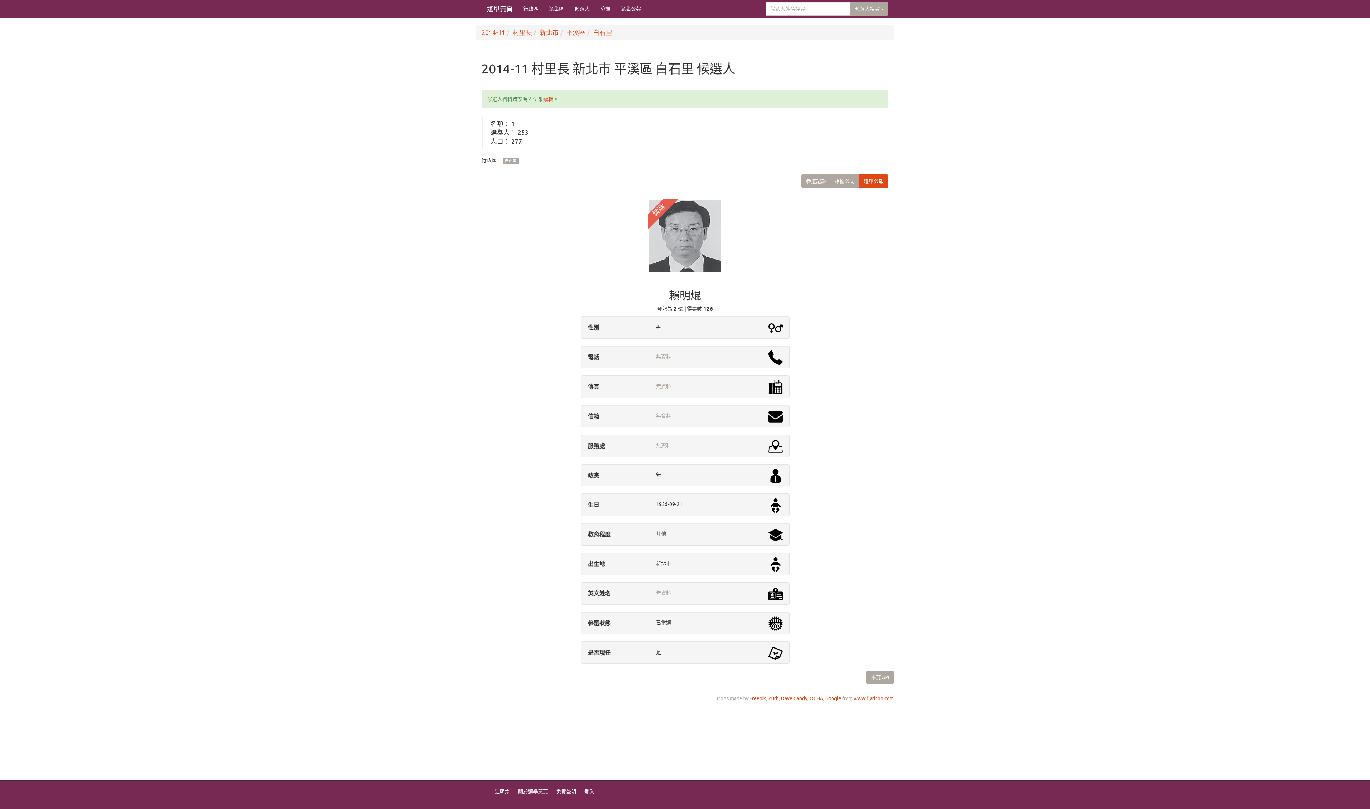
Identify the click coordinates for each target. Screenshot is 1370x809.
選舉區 (556, 9)
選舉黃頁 (500, 8)
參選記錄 (816, 181)
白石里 (602, 32)
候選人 (582, 9)
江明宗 (502, 791)
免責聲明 (566, 791)
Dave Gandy (794, 698)
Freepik (758, 698)
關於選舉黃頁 (533, 791)
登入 (589, 791)
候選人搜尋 (868, 9)
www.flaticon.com (874, 698)
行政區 (530, 9)
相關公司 (845, 181)
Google (833, 698)
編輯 (548, 99)
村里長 (522, 32)
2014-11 (493, 32)
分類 (605, 9)
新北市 (549, 32)
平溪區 (575, 32)
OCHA (816, 698)
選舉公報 (631, 9)
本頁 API (880, 677)
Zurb (773, 698)
